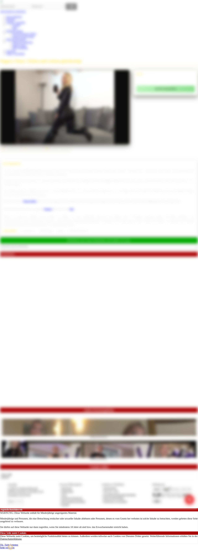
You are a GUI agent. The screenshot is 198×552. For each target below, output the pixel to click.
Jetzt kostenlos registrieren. (13, 11)
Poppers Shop (19, 45)
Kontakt (65, 504)
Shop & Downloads (16, 39)
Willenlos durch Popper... (99, 437)
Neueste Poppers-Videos (24, 33)
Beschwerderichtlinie (113, 498)
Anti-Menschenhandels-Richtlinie (119, 495)
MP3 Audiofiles (20, 48)
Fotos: (5, 477)
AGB (64, 495)
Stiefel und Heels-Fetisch (78, 231)
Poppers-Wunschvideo (23, 36)
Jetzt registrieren (14, 16)
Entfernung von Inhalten (115, 501)
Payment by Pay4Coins (19, 495)
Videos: (6, 474)
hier (72, 209)
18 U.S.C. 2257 (111, 491)
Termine (16, 25)
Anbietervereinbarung (71, 498)
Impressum (66, 488)
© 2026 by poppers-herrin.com (23, 488)
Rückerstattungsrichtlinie (73, 501)
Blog (14, 28)
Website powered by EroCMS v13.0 (25, 491)
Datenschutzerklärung (11, 539)
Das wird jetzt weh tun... (99, 459)
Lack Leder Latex (28, 231)
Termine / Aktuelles (15, 22)
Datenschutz (67, 491)
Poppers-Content (14, 31)
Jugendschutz (109, 488)
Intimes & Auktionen (22, 42)
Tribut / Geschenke (15, 53)
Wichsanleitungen (45, 231)
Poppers (48, 209)
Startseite (10, 19)
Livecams (11, 51)
